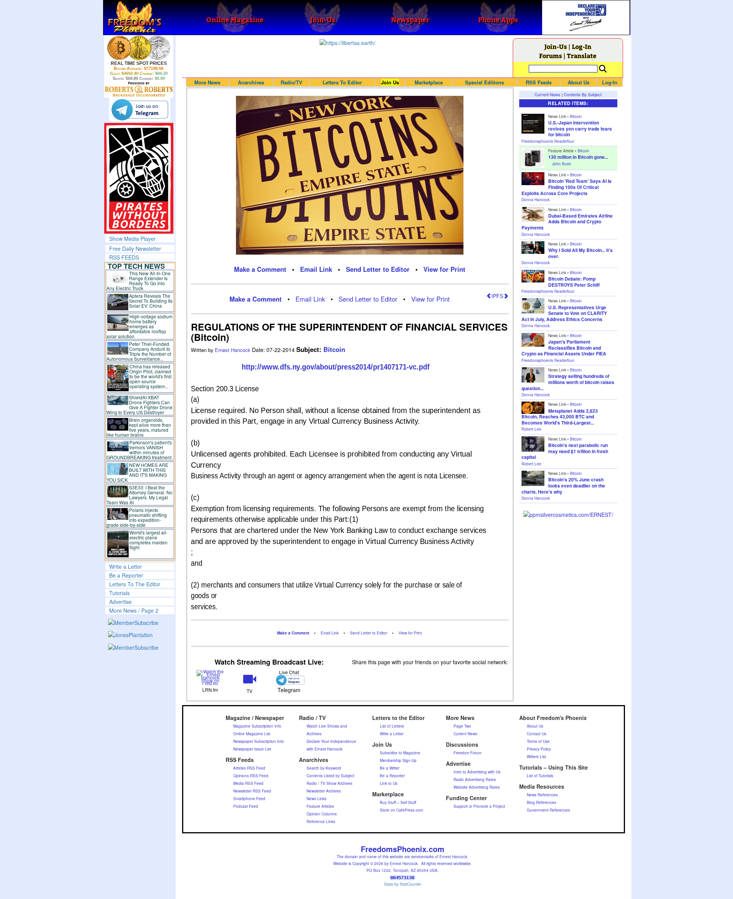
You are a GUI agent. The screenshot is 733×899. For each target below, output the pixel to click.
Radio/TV (291, 82)
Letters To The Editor (134, 584)
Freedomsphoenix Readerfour (547, 141)
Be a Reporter (126, 575)
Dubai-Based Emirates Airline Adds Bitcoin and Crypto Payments (567, 221)
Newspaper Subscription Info (258, 741)
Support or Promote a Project (479, 806)
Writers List (536, 756)
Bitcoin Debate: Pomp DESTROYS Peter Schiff (574, 281)
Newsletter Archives (324, 791)
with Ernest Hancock (324, 749)
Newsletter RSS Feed (252, 791)
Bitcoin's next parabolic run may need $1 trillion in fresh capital (564, 451)
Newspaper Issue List (252, 749)
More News (207, 82)
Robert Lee (531, 429)
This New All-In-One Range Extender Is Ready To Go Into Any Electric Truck (139, 280)
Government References (548, 810)
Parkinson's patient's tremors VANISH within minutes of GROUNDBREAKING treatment (139, 449)
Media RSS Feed (248, 783)
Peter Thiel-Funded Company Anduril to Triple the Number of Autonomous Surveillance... (139, 351)
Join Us (390, 82)
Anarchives (251, 82)
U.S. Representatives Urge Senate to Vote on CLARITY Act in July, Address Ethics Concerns (564, 313)
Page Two (462, 726)
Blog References (541, 802)
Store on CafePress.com (401, 810)
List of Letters (392, 726)
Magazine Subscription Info (257, 726)
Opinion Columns (322, 814)
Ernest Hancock (233, 349)
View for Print (444, 269)
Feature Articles (320, 806)
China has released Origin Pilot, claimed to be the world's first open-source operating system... (150, 376)
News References (542, 794)
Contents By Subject (583, 94)
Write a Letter (125, 566)
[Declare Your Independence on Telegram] (139, 109)
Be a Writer (389, 768)
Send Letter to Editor (378, 269)
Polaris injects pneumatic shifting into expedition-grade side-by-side (137, 517)
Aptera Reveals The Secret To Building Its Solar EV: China (151, 300)
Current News (547, 94)
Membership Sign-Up (398, 760)
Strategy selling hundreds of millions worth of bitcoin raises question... (567, 382)
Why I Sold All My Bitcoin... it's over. (580, 253)
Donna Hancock (535, 199)
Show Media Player (132, 238)
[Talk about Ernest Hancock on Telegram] (289, 680)
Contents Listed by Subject (330, 775)
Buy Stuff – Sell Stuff (398, 802)
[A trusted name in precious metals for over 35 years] (138, 89)
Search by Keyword (324, 768)
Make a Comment (260, 269)
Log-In (581, 46)
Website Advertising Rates (477, 787)
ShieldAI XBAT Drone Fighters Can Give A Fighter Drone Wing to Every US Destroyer (140, 404)
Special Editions (484, 82)
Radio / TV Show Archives (329, 783)
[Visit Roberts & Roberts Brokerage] (138, 47)
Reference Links (321, 821)
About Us (578, 82)
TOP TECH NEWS (136, 266)
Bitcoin (334, 349)
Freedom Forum (467, 752)
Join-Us (555, 46)
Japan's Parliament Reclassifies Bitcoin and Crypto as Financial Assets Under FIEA (563, 347)
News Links (316, 798)
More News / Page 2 (133, 610)
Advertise (120, 601)
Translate (581, 56)
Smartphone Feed (249, 798)
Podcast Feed (245, 806)
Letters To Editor (342, 82)
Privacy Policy (539, 749)
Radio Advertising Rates (475, 779)
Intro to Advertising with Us (477, 772)
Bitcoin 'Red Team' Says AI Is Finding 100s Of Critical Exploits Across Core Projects (566, 187)
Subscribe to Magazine (400, 752)
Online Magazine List (251, 733)
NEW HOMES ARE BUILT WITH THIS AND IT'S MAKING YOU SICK (138, 472)
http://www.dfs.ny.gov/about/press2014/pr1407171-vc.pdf (335, 367)
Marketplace (429, 82)
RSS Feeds (539, 82)
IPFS (497, 296)
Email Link (316, 269)
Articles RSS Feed (249, 768)
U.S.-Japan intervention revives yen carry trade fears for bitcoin (580, 128)
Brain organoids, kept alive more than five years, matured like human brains (139, 427)
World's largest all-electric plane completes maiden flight (148, 539)
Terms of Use (538, 741)
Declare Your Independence (331, 741)
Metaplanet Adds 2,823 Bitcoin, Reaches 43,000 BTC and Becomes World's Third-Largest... (559, 416)
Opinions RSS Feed (250, 775)
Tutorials (119, 593)
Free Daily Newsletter (135, 248)
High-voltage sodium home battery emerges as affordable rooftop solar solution (140, 326)
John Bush (561, 163)
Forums (550, 56)
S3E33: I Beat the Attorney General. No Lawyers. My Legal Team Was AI (140, 494)
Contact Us (536, 733)
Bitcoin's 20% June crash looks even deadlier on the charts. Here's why (563, 485)
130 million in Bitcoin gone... (578, 156)
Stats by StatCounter (402, 884)
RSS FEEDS (124, 257)
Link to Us (388, 783)
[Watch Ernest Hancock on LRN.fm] (210, 676)
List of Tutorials (540, 775)
